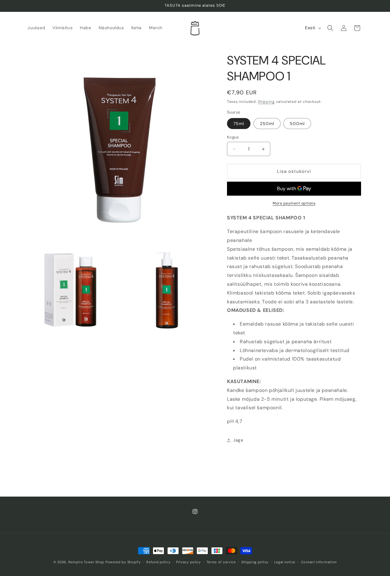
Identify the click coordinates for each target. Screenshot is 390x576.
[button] (330, 28)
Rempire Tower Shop (86, 562)
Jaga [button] (238, 440)
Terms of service (221, 562)
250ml (267, 123)
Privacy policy (188, 562)
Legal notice (284, 562)
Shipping (266, 101)
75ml (238, 123)
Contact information (319, 562)
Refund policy (158, 562)
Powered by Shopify (123, 562)
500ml (297, 123)
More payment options (294, 203)
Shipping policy (254, 562)
